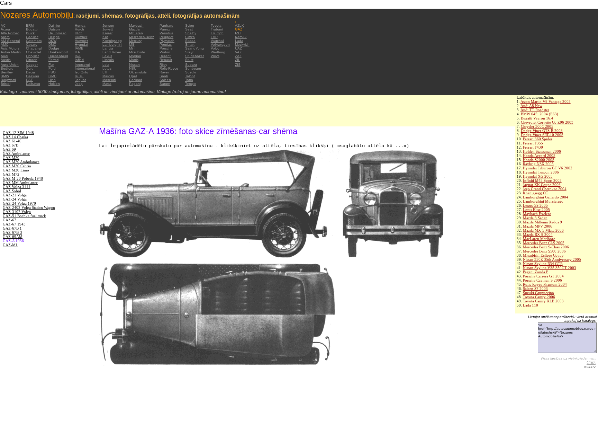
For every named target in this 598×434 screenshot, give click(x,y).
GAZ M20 (11, 158)
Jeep (79, 84)
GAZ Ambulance (16, 153)
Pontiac (166, 44)
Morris (133, 60)
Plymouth (167, 41)
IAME (79, 48)
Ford (52, 68)
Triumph (217, 33)
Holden (54, 84)
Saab (164, 76)
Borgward (8, 80)
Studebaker (194, 56)
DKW (52, 41)
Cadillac (32, 37)
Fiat (51, 65)
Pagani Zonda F (535, 272)
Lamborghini (112, 44)
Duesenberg (58, 56)
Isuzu (79, 76)
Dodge (53, 48)
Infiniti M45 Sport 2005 (542, 180)
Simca (190, 37)
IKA (78, 56)
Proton (165, 52)
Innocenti (82, 65)
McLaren (136, 33)
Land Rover (111, 52)
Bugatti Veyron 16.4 (537, 118)
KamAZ (241, 37)
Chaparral (34, 48)
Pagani (135, 84)
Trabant (217, 29)
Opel (133, 76)
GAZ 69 (9, 149)
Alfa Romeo (10, 33)
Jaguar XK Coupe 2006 (542, 185)
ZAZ (238, 56)
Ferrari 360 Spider (537, 139)
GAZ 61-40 (12, 141)
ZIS (238, 65)
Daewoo (32, 76)
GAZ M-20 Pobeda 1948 (23, 178)
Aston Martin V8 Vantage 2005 (545, 101)
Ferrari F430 (533, 147)
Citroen (31, 60)
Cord (30, 68)
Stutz (189, 60)
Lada (239, 41)
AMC (4, 44)
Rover (164, 72)
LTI (104, 72)
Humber (81, 37)
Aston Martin (11, 52)
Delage (54, 37)
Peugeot (166, 37)
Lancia (107, 48)
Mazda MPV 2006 (537, 226)
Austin (6, 60)
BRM (30, 25)
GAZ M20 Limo (16, 170)
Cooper (32, 65)
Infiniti (79, 60)
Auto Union (10, 65)
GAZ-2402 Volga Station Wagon (29, 207)
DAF (29, 80)
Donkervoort (58, 52)
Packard (135, 80)
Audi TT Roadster (534, 110)
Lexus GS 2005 (535, 205)
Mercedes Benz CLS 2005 (543, 243)
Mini (132, 48)
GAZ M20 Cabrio (17, 166)
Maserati (109, 80)
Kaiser (107, 33)
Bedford (7, 68)
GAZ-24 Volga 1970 (19, 203)
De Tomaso (57, 33)
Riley (163, 65)
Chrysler (32, 56)
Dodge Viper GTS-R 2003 (542, 131)
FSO (52, 72)
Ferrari (53, 60)
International (85, 68)
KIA (105, 37)
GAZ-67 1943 (14, 224)
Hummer (81, 41)
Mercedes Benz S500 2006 (544, 251)
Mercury (135, 41)
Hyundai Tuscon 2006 (541, 172)
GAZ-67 (9, 220)
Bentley (7, 72)
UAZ (238, 48)
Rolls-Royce (169, 68)
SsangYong (194, 48)
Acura (5, 29)
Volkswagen (220, 44)
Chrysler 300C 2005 (537, 126)
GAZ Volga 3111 (16, 187)
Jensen (108, 25)
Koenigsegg (112, 41)
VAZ (238, 52)
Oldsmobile (138, 72)
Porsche (166, 48)
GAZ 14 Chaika (15, 137)
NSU (132, 68)
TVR (214, 37)
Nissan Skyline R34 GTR (543, 264)
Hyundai (81, 44)
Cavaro (31, 44)
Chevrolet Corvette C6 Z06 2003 (547, 122)
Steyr (189, 52)
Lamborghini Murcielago (543, 201)
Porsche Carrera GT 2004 (543, 276)
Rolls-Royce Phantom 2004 (545, 284)
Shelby (190, 33)
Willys (215, 56)
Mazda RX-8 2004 (538, 234)
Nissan (134, 65)
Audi (4, 56)
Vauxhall (217, 41)
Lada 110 (530, 305)
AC (3, 25)
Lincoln (108, 60)
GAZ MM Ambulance (20, 182)
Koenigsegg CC (535, 193)
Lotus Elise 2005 (536, 209)
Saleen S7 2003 (535, 288)
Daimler (54, 25)
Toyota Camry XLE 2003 (543, 301)
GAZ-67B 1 (12, 228)
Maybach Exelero (537, 214)
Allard (5, 37)
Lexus (107, 56)
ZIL (237, 60)
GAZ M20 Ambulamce (21, 162)
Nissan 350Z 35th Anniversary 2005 (552, 259)
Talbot (190, 76)
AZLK (239, 25)
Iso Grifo (81, 72)
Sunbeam (193, 68)
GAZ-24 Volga (15, 199)
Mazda (134, 29)
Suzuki (190, 72)
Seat (189, 29)
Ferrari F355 (533, 143)
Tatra (189, 80)
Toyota (216, 25)
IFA (77, 52)
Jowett (107, 29)
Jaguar (80, 80)
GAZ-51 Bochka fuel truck (24, 216)
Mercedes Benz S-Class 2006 (546, 247)
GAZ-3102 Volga (17, 212)
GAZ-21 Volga (15, 195)
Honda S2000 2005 (538, 160)
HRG (78, 33)
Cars (591, 362)
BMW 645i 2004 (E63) (539, 114)
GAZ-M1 (10, 245)
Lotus (106, 68)
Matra (106, 84)
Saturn (165, 84)
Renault (166, 60)
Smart (189, 44)
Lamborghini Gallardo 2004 (545, 197)
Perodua (166, 33)
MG (132, 44)
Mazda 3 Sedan (535, 218)
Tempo (190, 84)
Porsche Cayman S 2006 (542, 280)
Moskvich (242, 44)
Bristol (5, 84)
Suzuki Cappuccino (538, 293)
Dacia (30, 72)
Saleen (165, 80)
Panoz (165, 29)
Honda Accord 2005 (539, 155)
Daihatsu (33, 84)
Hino (52, 80)
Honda (80, 25)
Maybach (136, 25)
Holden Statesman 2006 (542, 151)
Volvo (215, 48)
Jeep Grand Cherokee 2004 (545, 189)
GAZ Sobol (12, 191)
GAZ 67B (10, 145)
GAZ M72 (11, 174)
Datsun (54, 29)
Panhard (166, 25)
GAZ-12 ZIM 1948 (18, 133)
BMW (5, 76)
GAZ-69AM (12, 236)
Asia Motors (10, 48)
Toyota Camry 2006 (539, 297)
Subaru (191, 65)
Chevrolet (33, 52)
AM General (10, 41)
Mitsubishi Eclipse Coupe (543, 255)
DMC (52, 44)
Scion (189, 25)
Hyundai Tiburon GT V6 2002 (547, 168)
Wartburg (218, 52)
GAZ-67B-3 (12, 232)
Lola (105, 65)
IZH (238, 33)
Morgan (135, 56)
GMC (52, 76)
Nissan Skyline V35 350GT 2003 (549, 268)
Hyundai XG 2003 (538, 176)
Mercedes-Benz (141, 37)
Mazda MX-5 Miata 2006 (543, 230)
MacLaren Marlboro (539, 239)
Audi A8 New (531, 106)
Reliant (165, 56)
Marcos (108, 76)
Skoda (190, 41)
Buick (30, 33)
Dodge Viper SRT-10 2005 (542, 135)
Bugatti (31, 29)
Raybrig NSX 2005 (538, 164)
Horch (79, 29)
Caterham (34, 41)
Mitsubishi (137, 52)
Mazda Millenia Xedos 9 (542, 222)
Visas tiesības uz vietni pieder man (568, 358)
